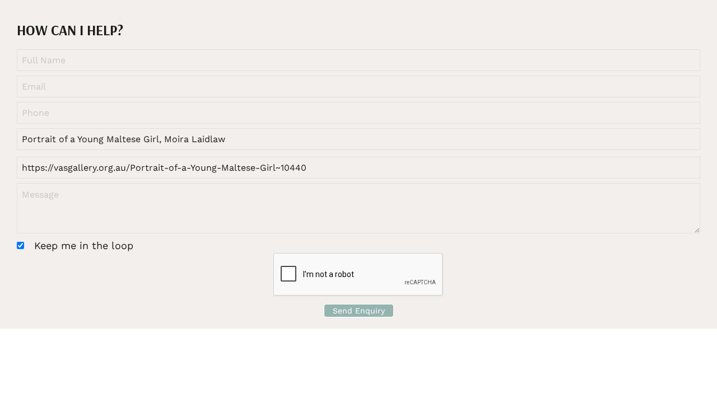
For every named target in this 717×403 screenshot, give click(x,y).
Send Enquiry (359, 310)
